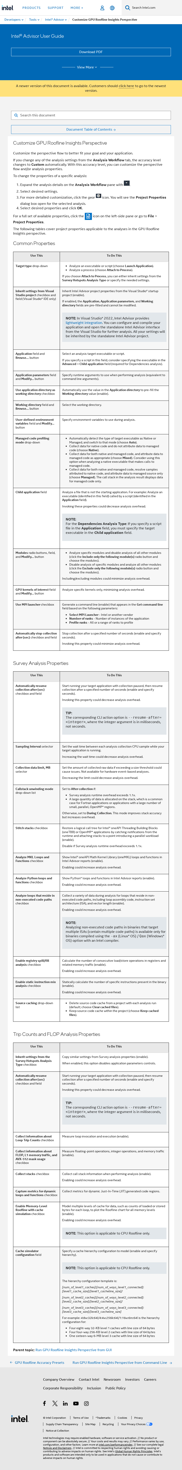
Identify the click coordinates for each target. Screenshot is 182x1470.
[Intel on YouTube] (76, 1404)
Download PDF (91, 52)
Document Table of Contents (89, 129)
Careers (150, 1379)
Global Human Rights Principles (133, 1451)
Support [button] (55, 8)
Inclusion (94, 1388)
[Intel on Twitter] (55, 1404)
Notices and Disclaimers (57, 1448)
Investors (132, 1379)
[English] (112, 8)
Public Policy (115, 1388)
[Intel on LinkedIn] (65, 1404)
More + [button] (77, 8)
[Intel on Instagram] (86, 1404)
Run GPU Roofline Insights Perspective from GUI (74, 1350)
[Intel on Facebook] (44, 1404)
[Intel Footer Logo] (20, 1418)
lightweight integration (84, 323)
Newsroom (112, 1379)
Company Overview (58, 1379)
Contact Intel (89, 1379)
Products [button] (31, 8)
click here (126, 86)
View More (85, 67)
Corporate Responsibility (63, 1388)
